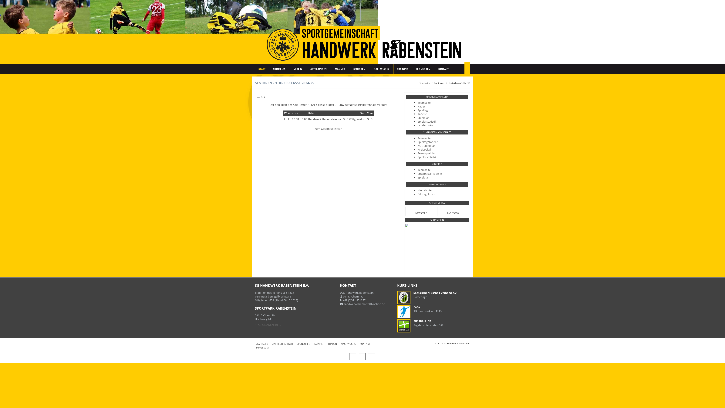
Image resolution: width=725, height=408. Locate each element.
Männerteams (437, 184)
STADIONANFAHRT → (268, 325)
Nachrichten (425, 190)
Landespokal (425, 125)
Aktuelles (279, 69)
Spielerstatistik (427, 121)
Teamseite (424, 102)
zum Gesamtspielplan (328, 129)
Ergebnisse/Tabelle (430, 173)
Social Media (437, 203)
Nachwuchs (381, 69)
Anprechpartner (282, 343)
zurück (261, 97)
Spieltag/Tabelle (428, 142)
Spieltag (423, 110)
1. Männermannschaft (437, 96)
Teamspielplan (427, 153)
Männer (340, 69)
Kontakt (443, 69)
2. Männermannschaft (437, 132)
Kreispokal (424, 149)
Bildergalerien (427, 194)
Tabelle (422, 114)
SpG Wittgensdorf (354, 119)
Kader (421, 106)
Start (261, 69)
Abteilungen (318, 69)
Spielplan (424, 118)
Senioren (359, 69)
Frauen (332, 343)
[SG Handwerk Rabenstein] (362, 32)
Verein (298, 69)
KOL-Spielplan (427, 146)
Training (402, 69)
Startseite (424, 83)
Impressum (262, 347)
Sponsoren (423, 69)
